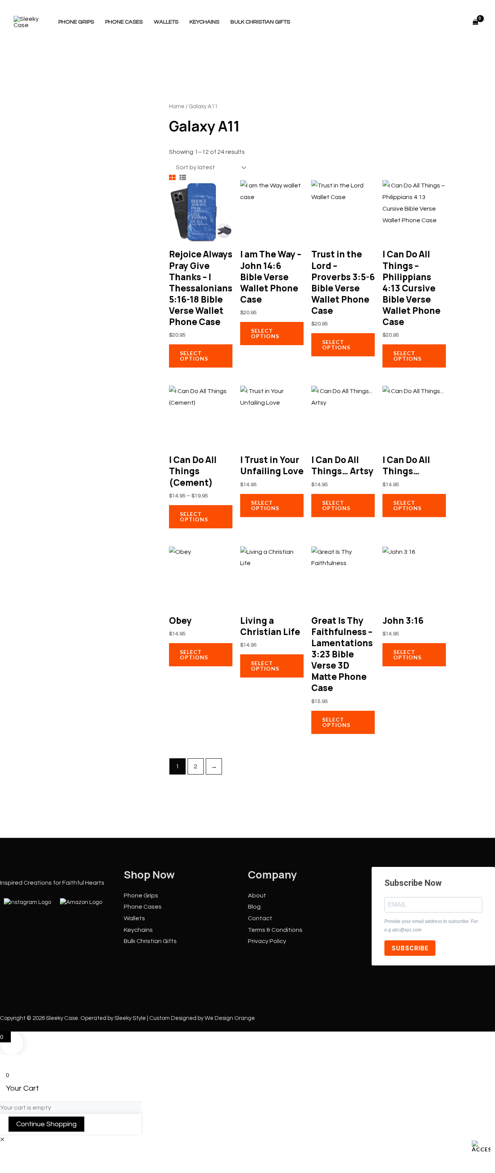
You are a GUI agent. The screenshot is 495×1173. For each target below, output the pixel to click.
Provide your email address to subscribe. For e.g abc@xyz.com (431, 926)
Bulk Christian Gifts (260, 22)
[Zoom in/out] (11, 1153)
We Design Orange (230, 1018)
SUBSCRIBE (409, 948)
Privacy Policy (267, 941)
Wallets (166, 22)
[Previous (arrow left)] (11, 1167)
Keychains (204, 22)
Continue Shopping (46, 1124)
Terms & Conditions (275, 930)
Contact (260, 918)
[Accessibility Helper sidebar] (481, 1146)
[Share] (56, 1153)
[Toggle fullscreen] (33, 1153)
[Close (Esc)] (79, 1153)
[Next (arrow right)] (33, 1167)
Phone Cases (124, 22)
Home (176, 106)
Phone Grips (76, 22)
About (257, 895)
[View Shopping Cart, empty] (475, 22)
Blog (254, 907)
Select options (194, 356)
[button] (2, 1140)
